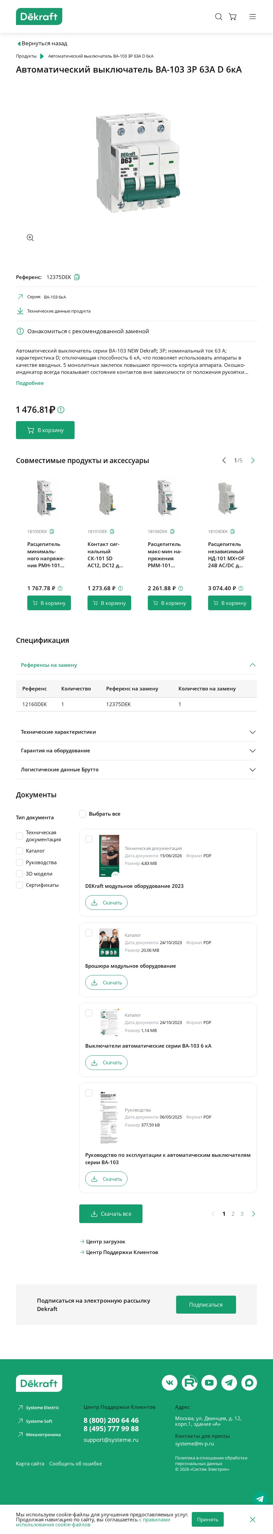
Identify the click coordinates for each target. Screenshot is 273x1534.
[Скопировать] (52, 531)
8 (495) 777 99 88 (111, 1428)
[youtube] (189, 1383)
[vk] (169, 1383)
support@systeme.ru (111, 1439)
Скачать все (116, 1213)
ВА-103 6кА (55, 297)
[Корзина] (233, 16)
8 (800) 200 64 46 (111, 1420)
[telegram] (229, 1383)
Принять (207, 1519)
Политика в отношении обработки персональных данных (211, 1460)
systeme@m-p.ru (194, 1443)
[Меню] (252, 16)
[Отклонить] (252, 1519)
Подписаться (206, 1304)
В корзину (51, 430)
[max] (249, 1383)
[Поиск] (218, 16)
